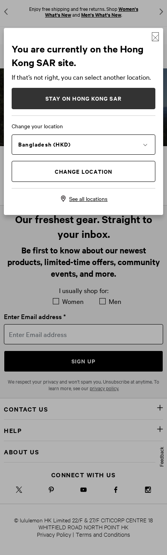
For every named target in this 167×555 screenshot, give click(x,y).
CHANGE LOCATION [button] (84, 171)
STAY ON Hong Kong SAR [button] (83, 98)
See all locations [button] (88, 198)
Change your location (37, 126)
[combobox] (83, 144)
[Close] (155, 37)
